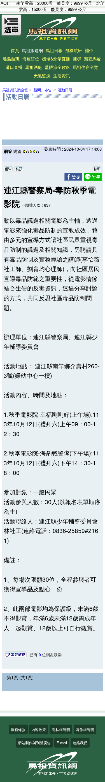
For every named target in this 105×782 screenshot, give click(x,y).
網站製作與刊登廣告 (34, 742)
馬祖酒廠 (33, 67)
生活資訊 (61, 75)
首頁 (15, 50)
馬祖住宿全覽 (85, 67)
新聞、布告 (43, 89)
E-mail (62, 742)
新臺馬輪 (92, 59)
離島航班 (11, 59)
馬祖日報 (54, 50)
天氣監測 (42, 75)
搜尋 (77, 59)
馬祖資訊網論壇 (15, 89)
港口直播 (14, 67)
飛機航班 (73, 50)
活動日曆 (65, 89)
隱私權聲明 (61, 729)
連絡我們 (80, 742)
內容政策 (38, 729)
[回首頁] (53, 39)
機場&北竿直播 (56, 59)
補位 (89, 50)
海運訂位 (30, 59)
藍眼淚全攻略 (57, 67)
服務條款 (18, 729)
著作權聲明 (85, 729)
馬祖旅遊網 (32, 50)
